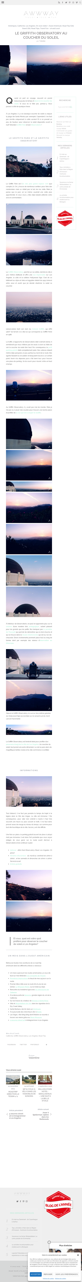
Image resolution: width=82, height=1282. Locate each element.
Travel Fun (44, 28)
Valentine (42, 41)
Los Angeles (30, 26)
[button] (78, 1255)
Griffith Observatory (21, 1036)
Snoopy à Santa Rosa (40, 1001)
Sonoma (27, 995)
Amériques (12, 26)
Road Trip (42, 1036)
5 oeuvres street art (17, 1020)
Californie (21, 26)
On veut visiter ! (42, 26)
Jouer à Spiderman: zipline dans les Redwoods (41, 1114)
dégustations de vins (24, 1003)
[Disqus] (29, 1153)
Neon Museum (36, 1017)
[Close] (49, 1242)
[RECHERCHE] (71, 107)
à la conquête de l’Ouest (36, 976)
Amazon (69, 133)
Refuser (48, 1274)
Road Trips (35, 28)
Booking (59, 124)
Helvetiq (59, 137)
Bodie (39, 1012)
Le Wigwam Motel (22, 987)
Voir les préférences (67, 1274)
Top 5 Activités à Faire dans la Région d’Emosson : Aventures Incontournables (66, 171)
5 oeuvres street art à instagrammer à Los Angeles (17, 1114)
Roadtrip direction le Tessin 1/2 (13, 1094)
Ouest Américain (55, 26)
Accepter (36, 1274)
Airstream (37, 1009)
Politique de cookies (48, 1278)
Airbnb (64, 128)
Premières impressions (19, 978)
